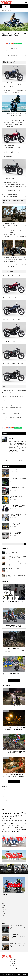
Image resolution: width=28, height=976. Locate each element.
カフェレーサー (13, 818)
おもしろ (3, 789)
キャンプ (18, 818)
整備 (6, 831)
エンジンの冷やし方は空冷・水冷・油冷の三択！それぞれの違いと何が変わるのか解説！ (16, 552)
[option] (7, 869)
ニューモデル (14, 823)
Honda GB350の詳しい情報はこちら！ (10, 423)
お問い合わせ (14, 963)
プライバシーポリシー (14, 965)
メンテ (3, 803)
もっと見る (14, 680)
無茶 (22, 831)
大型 (4, 831)
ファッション (4, 800)
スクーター (8, 820)
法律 (10, 831)
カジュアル (3, 818)
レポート (3, 805)
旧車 (9, 831)
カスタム (3, 791)
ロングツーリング (11, 829)
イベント (7, 816)
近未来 (25, 831)
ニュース (5, 6)
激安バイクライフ (16, 831)
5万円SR (4, 813)
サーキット (23, 818)
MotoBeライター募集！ (14, 961)
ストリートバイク (15, 820)
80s (7, 813)
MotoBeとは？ (14, 959)
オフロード (18, 816)
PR (22, 813)
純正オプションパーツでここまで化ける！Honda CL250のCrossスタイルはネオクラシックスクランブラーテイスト (16, 563)
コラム (3, 796)
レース (6, 829)
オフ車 (24, 816)
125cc (10, 813)
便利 (19, 829)
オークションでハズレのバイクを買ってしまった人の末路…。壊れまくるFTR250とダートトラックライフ (16, 569)
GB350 (16, 82)
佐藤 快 (11, 438)
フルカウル (14, 825)
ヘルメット (20, 825)
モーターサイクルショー (18, 827)
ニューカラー (6, 823)
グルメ (3, 794)
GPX (17, 813)
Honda (19, 813)
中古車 (17, 829)
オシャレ (12, 816)
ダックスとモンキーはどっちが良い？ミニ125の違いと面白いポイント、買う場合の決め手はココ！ (16, 557)
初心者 (21, 829)
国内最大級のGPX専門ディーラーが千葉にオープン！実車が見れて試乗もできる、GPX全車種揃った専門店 (16, 575)
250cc (14, 813)
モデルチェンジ (10, 827)
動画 (24, 829)
